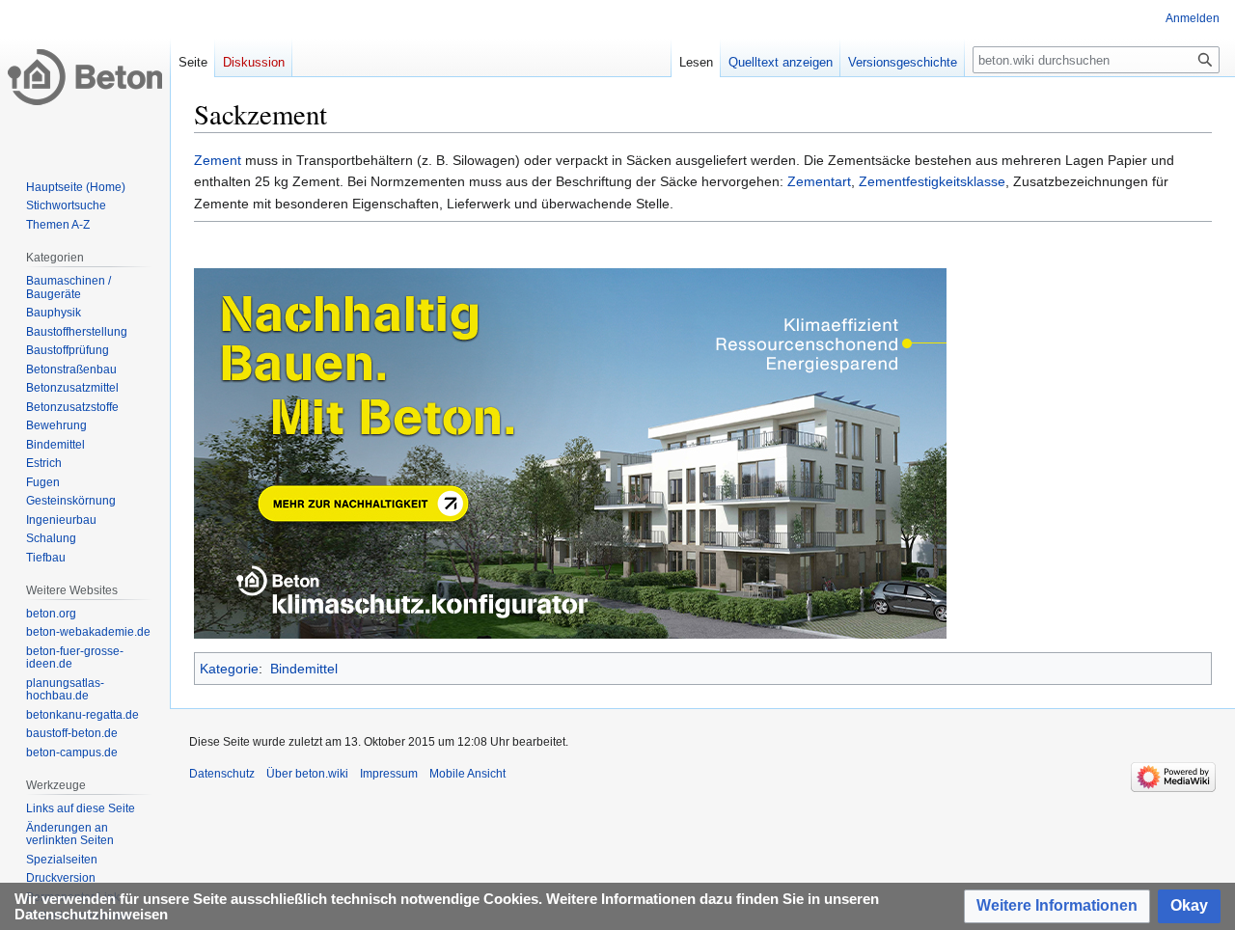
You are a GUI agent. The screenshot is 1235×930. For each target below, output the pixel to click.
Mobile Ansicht (467, 773)
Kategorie (229, 668)
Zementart (819, 181)
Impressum (389, 773)
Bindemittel (304, 668)
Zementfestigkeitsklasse (932, 181)
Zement (217, 160)
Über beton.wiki (307, 773)
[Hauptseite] (85, 77)
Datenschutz (222, 773)
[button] (1057, 906)
